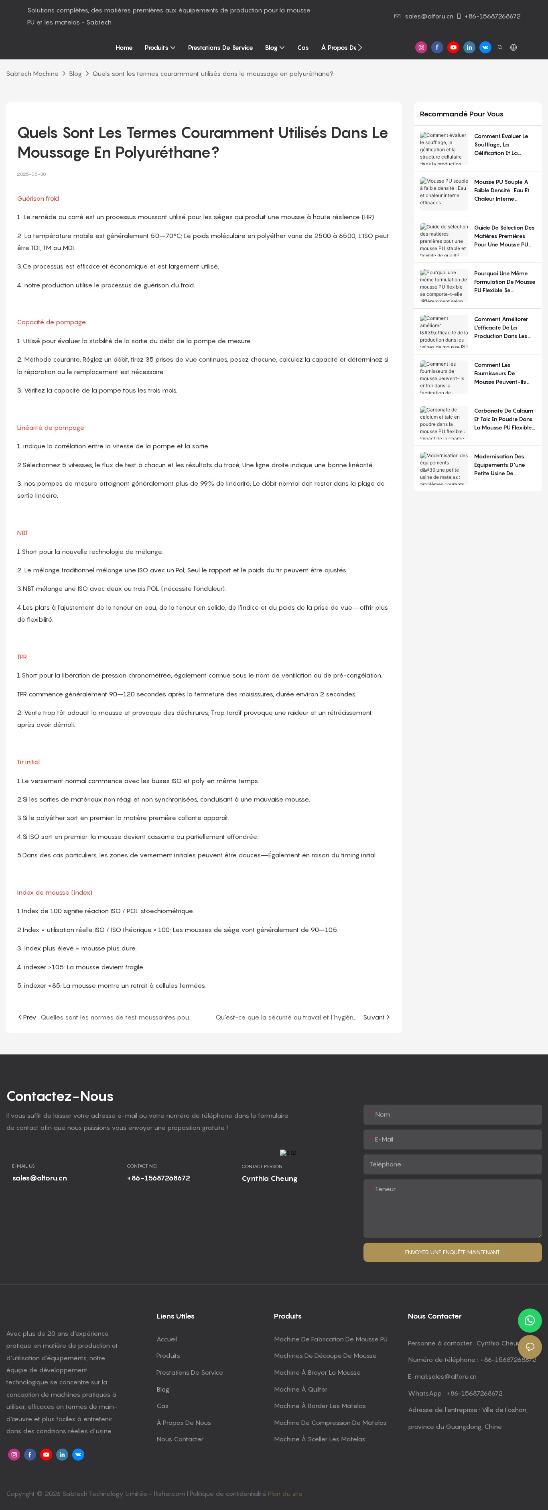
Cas (162, 1406)
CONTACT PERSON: (263, 1166)
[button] (360, 47)
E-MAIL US (23, 1166)
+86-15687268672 (492, 16)
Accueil (166, 1339)
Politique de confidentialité (229, 1494)
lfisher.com (170, 1494)
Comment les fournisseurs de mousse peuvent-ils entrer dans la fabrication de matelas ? (500, 373)
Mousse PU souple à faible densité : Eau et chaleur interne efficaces (502, 190)
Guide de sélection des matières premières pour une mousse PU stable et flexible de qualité (504, 236)
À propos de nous (183, 1422)
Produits (168, 1355)
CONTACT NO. (142, 1166)
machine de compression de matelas (330, 1422)
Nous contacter (179, 1439)
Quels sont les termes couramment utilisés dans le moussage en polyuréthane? (212, 73)
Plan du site (285, 1494)
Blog (75, 73)
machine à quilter (300, 1389)
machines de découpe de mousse (325, 1355)
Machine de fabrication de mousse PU (331, 1339)
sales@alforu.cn (429, 16)
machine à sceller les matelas (319, 1439)
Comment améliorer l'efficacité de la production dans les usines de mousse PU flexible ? (502, 327)
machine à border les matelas (320, 1406)
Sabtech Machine (32, 73)
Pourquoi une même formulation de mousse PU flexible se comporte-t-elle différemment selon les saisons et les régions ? (505, 282)
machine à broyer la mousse (317, 1372)
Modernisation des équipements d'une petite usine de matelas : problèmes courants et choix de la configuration (502, 465)
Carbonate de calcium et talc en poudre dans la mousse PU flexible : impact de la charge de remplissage (504, 419)
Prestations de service (189, 1372)
